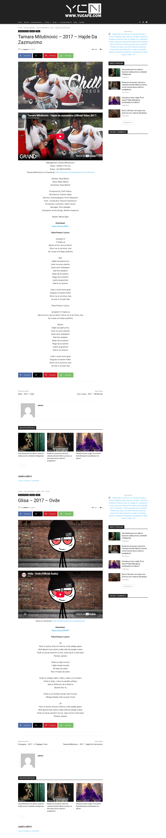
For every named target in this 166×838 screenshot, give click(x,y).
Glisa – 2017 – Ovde (26, 394)
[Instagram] (143, 22)
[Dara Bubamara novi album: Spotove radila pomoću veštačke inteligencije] (31, 442)
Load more (127, 122)
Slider (37, 31)
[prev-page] (19, 466)
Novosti (32, 31)
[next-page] (23, 466)
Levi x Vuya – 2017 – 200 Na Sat (90, 394)
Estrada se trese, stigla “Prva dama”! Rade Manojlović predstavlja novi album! (88, 456)
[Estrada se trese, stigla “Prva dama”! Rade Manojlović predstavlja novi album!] (89, 442)
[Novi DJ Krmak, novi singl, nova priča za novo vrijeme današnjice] (114, 113)
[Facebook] (139, 22)
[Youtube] (146, 22)
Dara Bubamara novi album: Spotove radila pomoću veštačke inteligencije (134, 72)
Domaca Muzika (29, 28)
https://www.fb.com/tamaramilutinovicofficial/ (74, 172)
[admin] (19, 49)
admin (25, 49)
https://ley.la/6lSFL (60, 226)
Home (20, 28)
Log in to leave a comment (28, 481)
